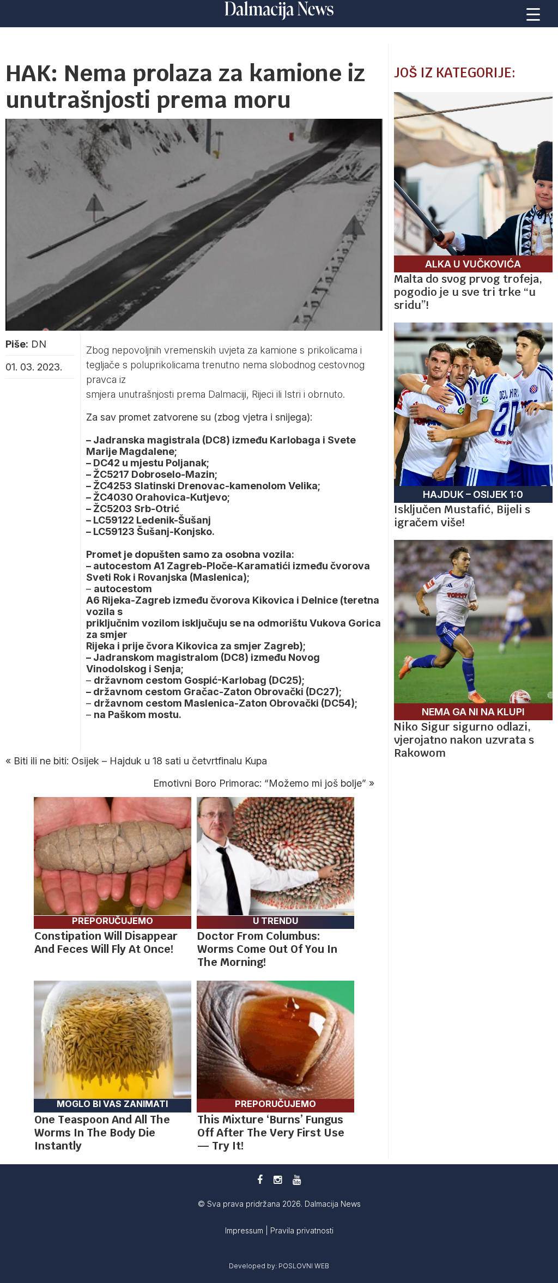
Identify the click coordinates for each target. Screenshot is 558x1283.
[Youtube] (296, 1179)
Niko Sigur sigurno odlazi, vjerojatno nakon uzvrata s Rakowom (464, 740)
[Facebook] (260, 1179)
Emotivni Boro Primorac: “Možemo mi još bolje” (259, 783)
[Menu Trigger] (533, 13)
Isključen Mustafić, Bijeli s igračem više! (462, 516)
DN (38, 344)
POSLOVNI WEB (303, 1266)
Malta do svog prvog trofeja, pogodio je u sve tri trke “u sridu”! (468, 292)
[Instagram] (277, 1179)
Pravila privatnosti (301, 1230)
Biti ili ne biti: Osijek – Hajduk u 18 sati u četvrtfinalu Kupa (140, 761)
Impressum (245, 1230)
